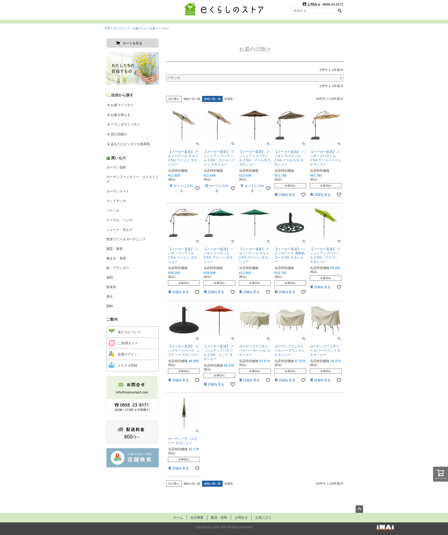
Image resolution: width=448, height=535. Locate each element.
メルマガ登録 (125, 365)
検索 (339, 11)
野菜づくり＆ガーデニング (126, 239)
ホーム (178, 517)
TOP (107, 28)
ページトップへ (359, 509)
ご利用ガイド (126, 343)
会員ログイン (125, 354)
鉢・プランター (117, 268)
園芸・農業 (114, 249)
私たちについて (128, 332)
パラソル (112, 210)
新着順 (228, 99)
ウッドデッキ (116, 201)
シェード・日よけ (119, 229)
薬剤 (109, 277)
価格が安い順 (191, 99)
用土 (109, 296)
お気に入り (263, 517)
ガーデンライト (117, 191)
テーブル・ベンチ (119, 220)
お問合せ (241, 517)
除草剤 (111, 287)
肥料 (109, 306)
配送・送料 (219, 517)
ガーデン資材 (116, 167)
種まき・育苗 (116, 258)
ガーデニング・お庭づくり (130, 28)
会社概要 (196, 517)
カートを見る (132, 43)
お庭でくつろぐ (159, 28)
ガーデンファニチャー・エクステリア (132, 179)
